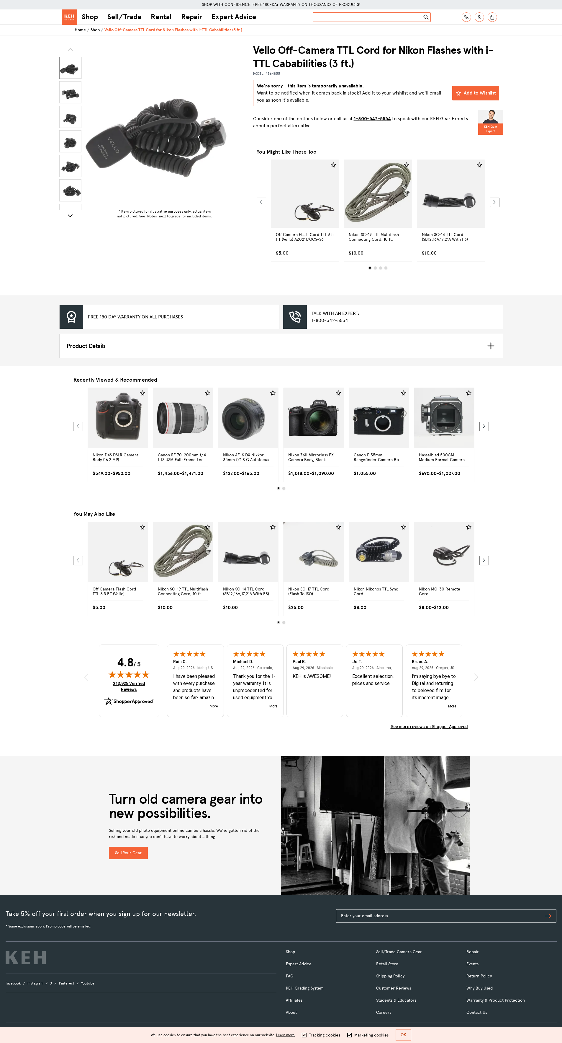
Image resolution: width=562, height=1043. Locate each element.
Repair (191, 16)
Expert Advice (234, 16)
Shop (90, 16)
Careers (383, 1012)
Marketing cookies (371, 1035)
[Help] (466, 17)
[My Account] (479, 17)
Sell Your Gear (128, 852)
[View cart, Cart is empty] (492, 17)
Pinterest (66, 983)
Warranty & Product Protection (495, 1000)
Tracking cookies (324, 1035)
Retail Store (387, 963)
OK (403, 1034)
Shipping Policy (390, 976)
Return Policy (479, 976)
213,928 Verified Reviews (130, 686)
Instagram (35, 983)
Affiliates (294, 1000)
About (291, 1012)
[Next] (70, 215)
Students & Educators (396, 1000)
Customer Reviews (393, 988)
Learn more (285, 1035)
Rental (161, 16)
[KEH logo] (26, 957)
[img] (129, 674)
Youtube (87, 983)
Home (80, 29)
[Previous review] (86, 677)
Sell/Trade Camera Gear (399, 951)
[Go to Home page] (69, 17)
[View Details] (305, 200)
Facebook (13, 983)
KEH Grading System (305, 988)
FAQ (289, 976)
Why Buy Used (479, 988)
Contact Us (476, 1012)
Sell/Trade (124, 16)
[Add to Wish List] (333, 165)
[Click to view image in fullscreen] (164, 125)
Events (472, 963)
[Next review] (476, 677)
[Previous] (261, 202)
